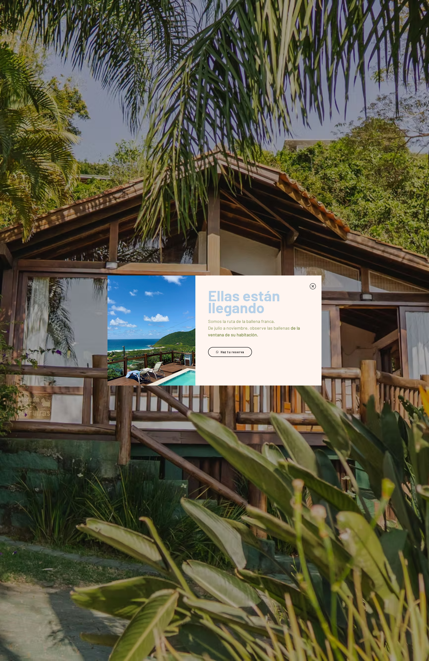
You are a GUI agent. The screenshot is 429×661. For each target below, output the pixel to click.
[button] (313, 286)
